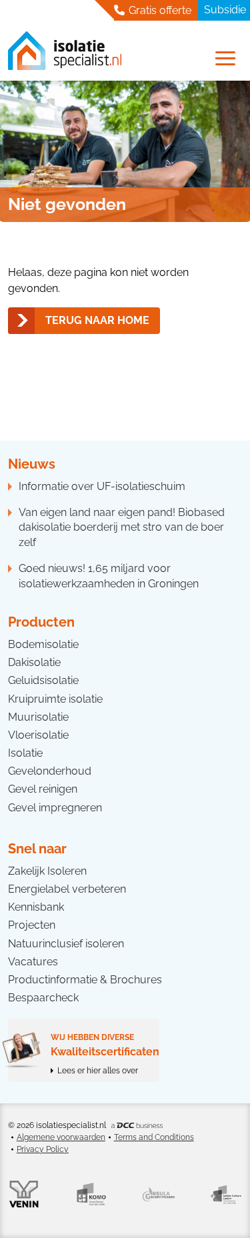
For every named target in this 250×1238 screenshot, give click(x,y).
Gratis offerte (158, 10)
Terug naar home (97, 320)
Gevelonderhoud (49, 771)
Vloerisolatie (38, 735)
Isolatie (25, 753)
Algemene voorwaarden (61, 1137)
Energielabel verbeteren (67, 889)
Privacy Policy (43, 1149)
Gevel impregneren (55, 807)
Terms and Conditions (154, 1137)
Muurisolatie (38, 717)
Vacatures (33, 961)
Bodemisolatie (43, 644)
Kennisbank (36, 907)
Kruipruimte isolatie (55, 699)
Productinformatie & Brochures (85, 979)
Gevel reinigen (42, 789)
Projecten (31, 925)
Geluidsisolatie (43, 680)
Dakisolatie (34, 662)
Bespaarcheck (43, 997)
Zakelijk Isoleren (47, 871)
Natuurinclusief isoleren (66, 943)
